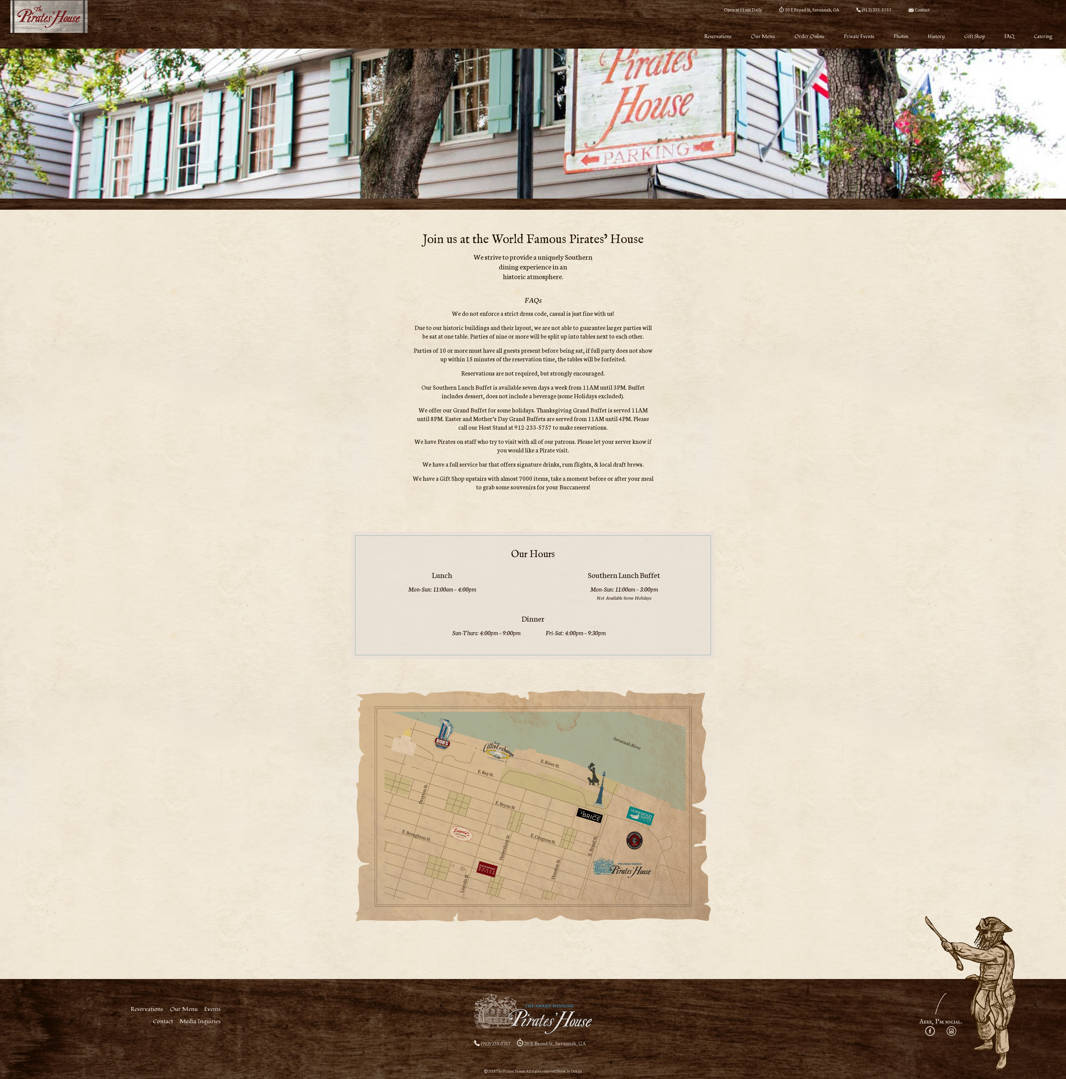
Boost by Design (569, 1071)
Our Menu (184, 1009)
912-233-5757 (533, 427)
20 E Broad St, (554, 1043)
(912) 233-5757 (876, 9)
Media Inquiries (200, 1021)
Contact (922, 9)
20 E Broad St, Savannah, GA (811, 9)
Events (212, 1009)
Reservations (146, 1009)
